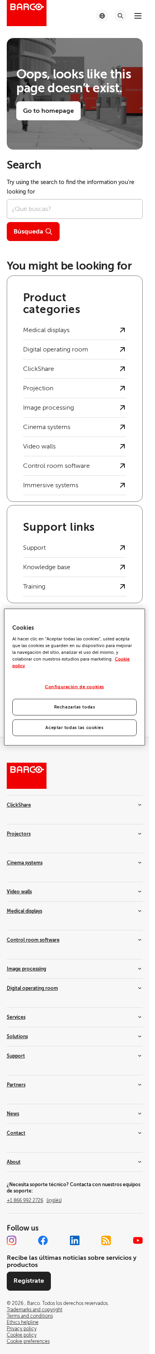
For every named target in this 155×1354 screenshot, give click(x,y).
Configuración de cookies (74, 686)
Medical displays (24, 911)
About (14, 1162)
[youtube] (138, 1240)
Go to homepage (48, 110)
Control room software (33, 940)
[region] (74, 677)
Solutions (17, 1036)
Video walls (19, 891)
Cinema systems (25, 863)
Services (16, 1017)
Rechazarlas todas (74, 707)
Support (16, 1056)
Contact (16, 1133)
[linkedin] (74, 1240)
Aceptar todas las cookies (74, 727)
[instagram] (11, 1240)
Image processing (26, 969)
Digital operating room (32, 988)
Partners (16, 1085)
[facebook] (43, 1240)
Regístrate (29, 1280)
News (13, 1114)
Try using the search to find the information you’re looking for (70, 187)
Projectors (19, 834)
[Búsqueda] (120, 15)
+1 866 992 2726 (34, 1200)
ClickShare (19, 805)
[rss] (106, 1240)
